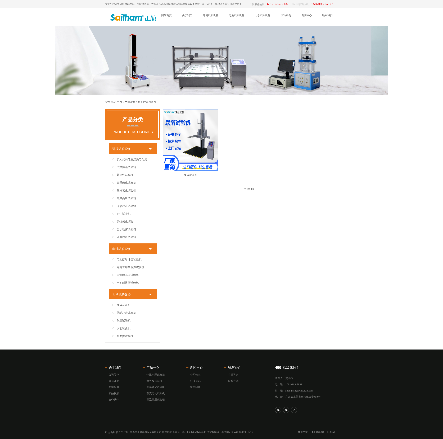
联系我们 (234, 367)
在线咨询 (327, 30)
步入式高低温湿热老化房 (132, 159)
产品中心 (153, 367)
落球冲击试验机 (126, 312)
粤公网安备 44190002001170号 (238, 432)
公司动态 (306, 38)
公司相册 (187, 47)
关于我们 (115, 367)
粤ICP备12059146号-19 (194, 432)
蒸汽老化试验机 (126, 190)
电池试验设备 (121, 249)
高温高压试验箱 (126, 198)
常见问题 (195, 387)
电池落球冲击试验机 (129, 259)
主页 (119, 102)
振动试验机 (123, 328)
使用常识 (306, 47)
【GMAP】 (332, 432)
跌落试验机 (149, 102)
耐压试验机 (123, 320)
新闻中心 (196, 367)
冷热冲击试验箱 (126, 206)
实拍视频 (187, 56)
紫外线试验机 (125, 174)
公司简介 (187, 30)
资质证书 (187, 38)
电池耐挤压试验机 (128, 282)
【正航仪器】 (318, 432)
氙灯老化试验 (125, 221)
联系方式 (327, 38)
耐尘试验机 (123, 213)
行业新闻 (306, 30)
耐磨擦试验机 (125, 336)
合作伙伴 (187, 64)
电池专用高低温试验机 (130, 267)
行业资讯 (195, 381)
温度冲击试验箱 (126, 237)
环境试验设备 (121, 149)
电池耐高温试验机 (128, 274)
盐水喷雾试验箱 (126, 229)
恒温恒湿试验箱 (126, 167)
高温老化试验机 (126, 182)
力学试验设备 (133, 102)
